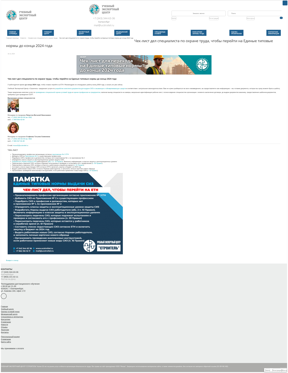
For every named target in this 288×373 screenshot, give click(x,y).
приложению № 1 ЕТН (60, 154)
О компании (6, 322)
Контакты (5, 332)
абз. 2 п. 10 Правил (55, 161)
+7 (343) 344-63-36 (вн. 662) (21, 139)
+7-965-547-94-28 (18, 141)
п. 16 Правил (92, 170)
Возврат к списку (12, 260)
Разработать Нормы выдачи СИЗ (24, 161)
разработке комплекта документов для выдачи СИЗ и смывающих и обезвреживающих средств (90, 88)
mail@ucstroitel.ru (104, 25)
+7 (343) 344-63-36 (104, 18)
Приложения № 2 (31, 156)
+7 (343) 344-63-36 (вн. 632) (21, 117)
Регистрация (213, 18)
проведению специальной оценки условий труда (54, 92)
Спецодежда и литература (12, 317)
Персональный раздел (10, 337)
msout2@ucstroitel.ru (20, 145)
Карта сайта (6, 342)
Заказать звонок (198, 13)
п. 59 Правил (97, 163)
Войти (174, 18)
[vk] (4, 296)
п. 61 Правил (78, 165)
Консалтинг (5, 319)
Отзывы (4, 327)
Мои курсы (250, 18)
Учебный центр (7, 309)
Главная (4, 306)
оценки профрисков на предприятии (86, 92)
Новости (4, 325)
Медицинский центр (9, 314)
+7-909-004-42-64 (18, 119)
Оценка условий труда (10, 312)
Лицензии (5, 330)
